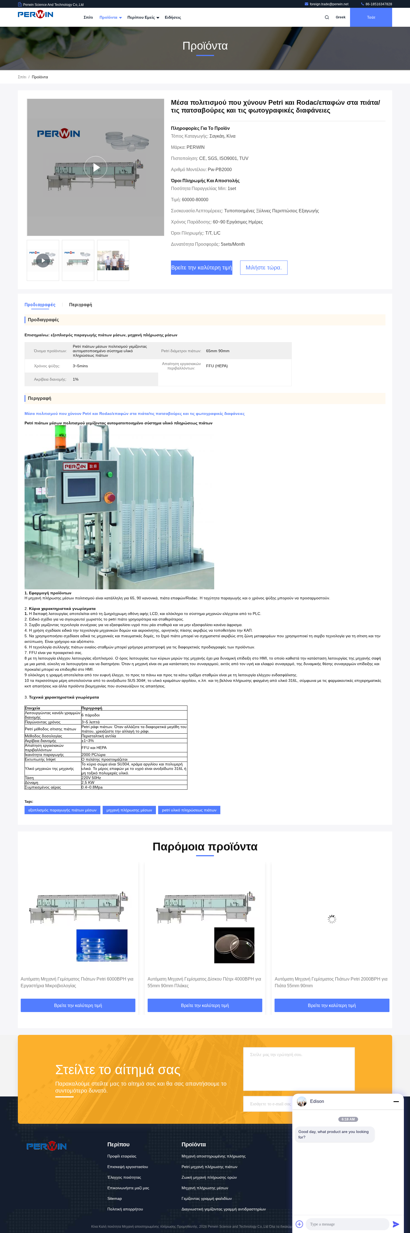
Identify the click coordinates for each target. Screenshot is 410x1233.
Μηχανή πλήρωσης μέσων (205, 1188)
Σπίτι (88, 17)
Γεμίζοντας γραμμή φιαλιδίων (207, 1198)
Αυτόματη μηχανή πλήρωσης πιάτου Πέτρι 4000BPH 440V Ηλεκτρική (327, 982)
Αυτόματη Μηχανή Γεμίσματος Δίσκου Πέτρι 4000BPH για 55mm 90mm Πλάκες (77, 982)
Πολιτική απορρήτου (125, 1209)
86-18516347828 (378, 4)
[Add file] (299, 1224)
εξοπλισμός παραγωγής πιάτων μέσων (62, 810)
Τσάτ (371, 17)
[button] (28, 932)
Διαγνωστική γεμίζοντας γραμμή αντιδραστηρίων (224, 1209)
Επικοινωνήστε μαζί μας (128, 1188)
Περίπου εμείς (141, 17)
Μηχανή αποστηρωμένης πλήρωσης (214, 1156)
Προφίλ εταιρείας (121, 1156)
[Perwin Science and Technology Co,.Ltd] (35, 17)
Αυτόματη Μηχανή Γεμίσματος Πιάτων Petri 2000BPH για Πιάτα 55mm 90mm (204, 982)
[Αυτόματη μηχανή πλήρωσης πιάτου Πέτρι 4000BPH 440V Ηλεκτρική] (332, 919)
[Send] (396, 1224)
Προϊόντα (109, 17)
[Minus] (396, 1101)
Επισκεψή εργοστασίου (127, 1166)
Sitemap (114, 1198)
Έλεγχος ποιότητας (124, 1177)
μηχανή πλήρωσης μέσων (129, 810)
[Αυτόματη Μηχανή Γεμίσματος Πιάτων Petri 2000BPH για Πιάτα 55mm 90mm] (205, 919)
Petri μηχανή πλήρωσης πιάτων (209, 1166)
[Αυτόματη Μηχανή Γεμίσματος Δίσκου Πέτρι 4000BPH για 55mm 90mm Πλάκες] (78, 919)
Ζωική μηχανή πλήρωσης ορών (209, 1177)
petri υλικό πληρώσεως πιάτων (189, 810)
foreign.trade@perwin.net (329, 4)
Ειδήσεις (173, 17)
